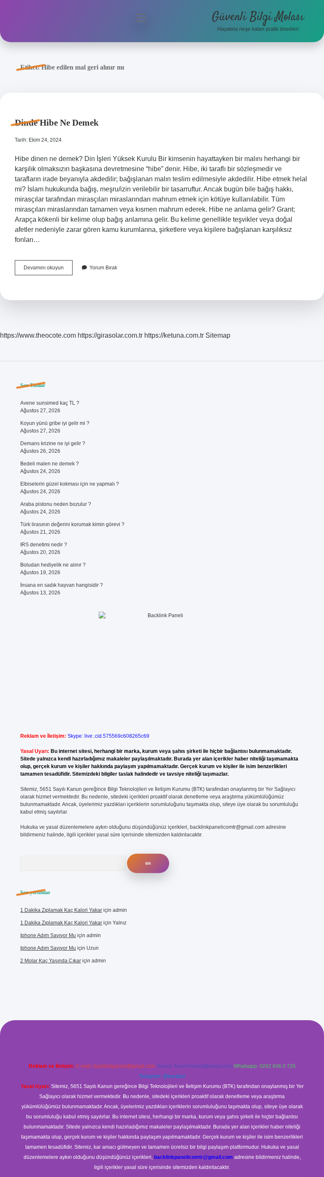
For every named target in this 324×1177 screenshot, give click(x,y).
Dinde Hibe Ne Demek (57, 123)
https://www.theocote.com (38, 335)
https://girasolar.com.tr (110, 335)
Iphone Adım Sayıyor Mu (48, 935)
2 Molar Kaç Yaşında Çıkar (50, 961)
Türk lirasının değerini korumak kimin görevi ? (72, 524)
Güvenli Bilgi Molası (258, 17)
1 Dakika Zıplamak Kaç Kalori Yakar (61, 910)
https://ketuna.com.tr (174, 335)
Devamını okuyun (48, 269)
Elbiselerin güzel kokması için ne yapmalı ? (69, 484)
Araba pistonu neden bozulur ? (55, 504)
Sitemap (217, 335)
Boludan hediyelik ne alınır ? (53, 565)
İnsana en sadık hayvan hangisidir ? (61, 585)
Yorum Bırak (103, 268)
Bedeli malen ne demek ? (49, 464)
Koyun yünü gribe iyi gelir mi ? (54, 423)
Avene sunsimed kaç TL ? (49, 403)
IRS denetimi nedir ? (43, 545)
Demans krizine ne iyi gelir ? (52, 443)
